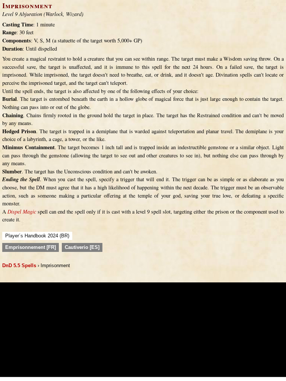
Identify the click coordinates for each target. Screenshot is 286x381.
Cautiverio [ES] (82, 247)
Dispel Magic (21, 211)
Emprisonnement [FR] (30, 247)
